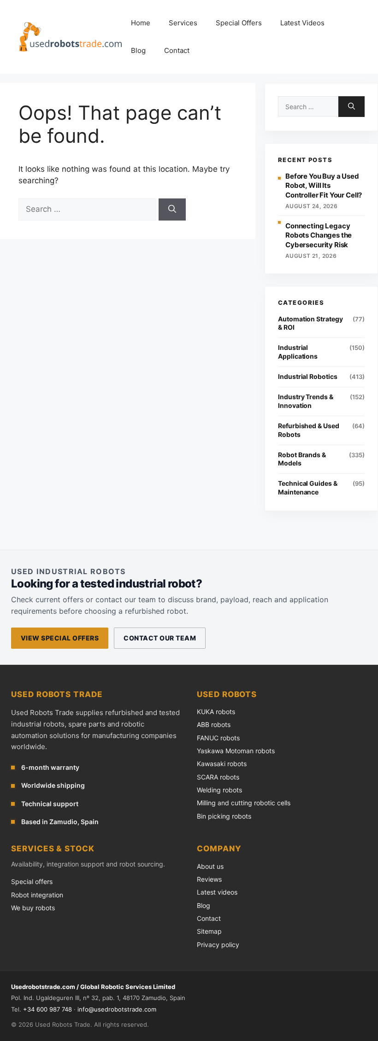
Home (140, 22)
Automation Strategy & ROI (310, 323)
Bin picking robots (224, 816)
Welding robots (219, 790)
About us (210, 866)
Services (183, 22)
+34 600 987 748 (47, 1009)
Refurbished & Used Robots (308, 430)
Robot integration (37, 895)
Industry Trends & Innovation (305, 401)
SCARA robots (218, 777)
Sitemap (209, 931)
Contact (176, 50)
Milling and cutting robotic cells (243, 803)
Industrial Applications (298, 351)
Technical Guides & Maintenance (307, 487)
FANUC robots (218, 738)
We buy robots (33, 908)
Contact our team (160, 638)
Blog (138, 50)
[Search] (172, 209)
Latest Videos (302, 22)
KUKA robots (216, 711)
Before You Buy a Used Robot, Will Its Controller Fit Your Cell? (323, 185)
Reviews (209, 879)
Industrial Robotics (307, 376)
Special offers (32, 881)
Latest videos (217, 892)
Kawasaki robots (222, 764)
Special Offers (239, 22)
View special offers (60, 638)
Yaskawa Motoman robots (236, 751)
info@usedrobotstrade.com (116, 1009)
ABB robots (213, 724)
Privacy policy (218, 944)
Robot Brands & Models (302, 459)
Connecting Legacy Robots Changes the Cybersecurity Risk (318, 235)
